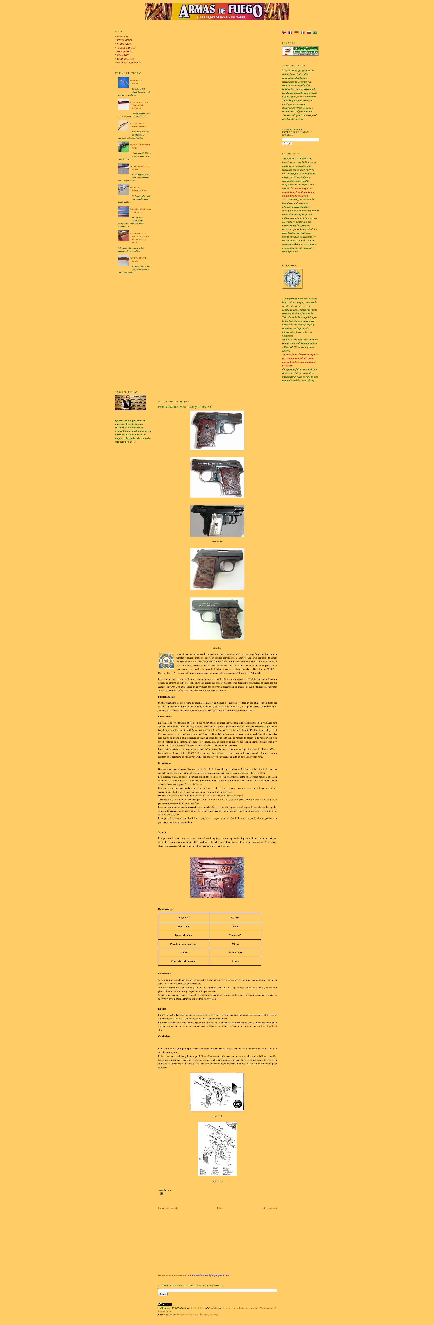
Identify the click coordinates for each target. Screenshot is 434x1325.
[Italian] (303, 32)
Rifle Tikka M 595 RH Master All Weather (139, 105)
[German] (297, 32)
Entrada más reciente (168, 1207)
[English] (285, 32)
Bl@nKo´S (196, 1307)
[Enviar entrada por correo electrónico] (160, 1193)
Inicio (220, 1207)
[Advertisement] (133, 333)
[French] (291, 32)
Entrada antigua (269, 1207)
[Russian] (309, 32)
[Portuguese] (315, 32)
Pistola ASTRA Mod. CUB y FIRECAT (184, 406)
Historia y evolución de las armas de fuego (197, 1314)
